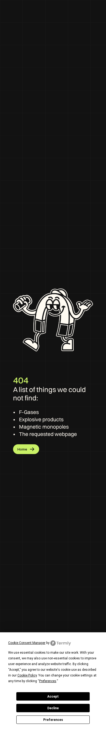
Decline (53, 708)
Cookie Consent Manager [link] (26, 643)
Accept (53, 696)
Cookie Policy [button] (27, 675)
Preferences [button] (47, 681)
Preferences (53, 720)
